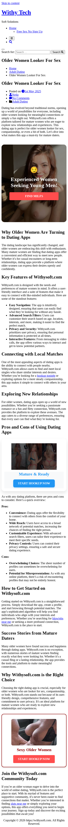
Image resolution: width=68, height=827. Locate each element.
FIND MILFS (34, 196)
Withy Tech (16, 12)
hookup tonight (46, 375)
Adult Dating (20, 101)
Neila (15, 94)
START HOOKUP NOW (34, 483)
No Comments (20, 98)
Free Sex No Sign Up (29, 31)
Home (12, 28)
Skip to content (10, 3)
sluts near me (18, 803)
